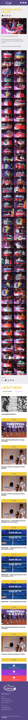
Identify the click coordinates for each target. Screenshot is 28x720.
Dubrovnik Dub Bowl (5, 698)
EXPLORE (14, 527)
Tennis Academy (18, 391)
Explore (14, 419)
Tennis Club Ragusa (5, 702)
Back (3, 377)
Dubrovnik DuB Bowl (7, 391)
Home (2, 696)
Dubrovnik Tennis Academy (7, 700)
